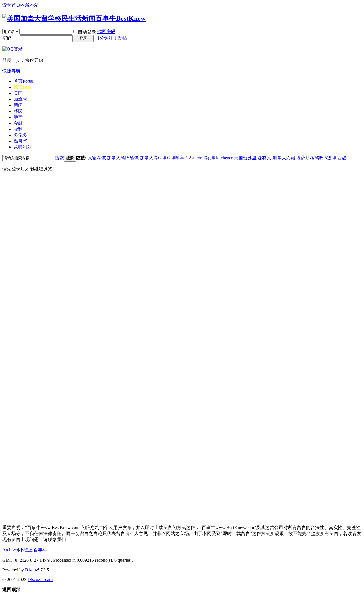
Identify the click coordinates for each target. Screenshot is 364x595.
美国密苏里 (245, 157)
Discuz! (32, 569)
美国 (18, 93)
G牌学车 (175, 157)
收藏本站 (29, 5)
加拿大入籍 (283, 157)
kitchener (224, 157)
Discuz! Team (40, 579)
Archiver (10, 550)
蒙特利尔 (23, 146)
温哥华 (20, 141)
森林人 (264, 157)
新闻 (18, 105)
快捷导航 (11, 70)
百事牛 (40, 550)
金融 (18, 123)
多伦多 (20, 135)
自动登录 (87, 31)
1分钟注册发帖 (112, 38)
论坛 (23, 87)
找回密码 (106, 31)
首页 (23, 81)
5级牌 (330, 157)
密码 (6, 38)
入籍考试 (97, 157)
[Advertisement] (45, 262)
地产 (18, 117)
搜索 (59, 157)
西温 (341, 157)
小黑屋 (26, 550)
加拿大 (20, 99)
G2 (188, 157)
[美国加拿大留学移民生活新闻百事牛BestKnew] (74, 18)
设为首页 (11, 5)
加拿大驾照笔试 (123, 157)
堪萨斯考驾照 (310, 157)
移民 (18, 111)
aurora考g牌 (203, 157)
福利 (18, 129)
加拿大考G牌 (153, 157)
